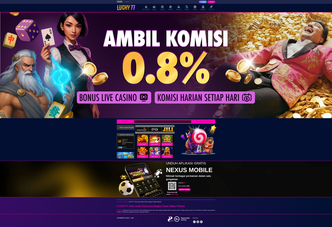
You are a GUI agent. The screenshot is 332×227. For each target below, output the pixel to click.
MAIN (142, 140)
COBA (142, 136)
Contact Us (127, 1)
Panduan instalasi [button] (184, 189)
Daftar (211, 2)
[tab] (141, 129)
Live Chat (120, 1)
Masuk (203, 2)
